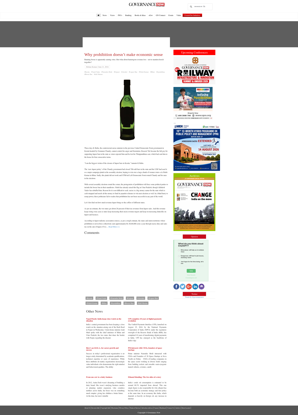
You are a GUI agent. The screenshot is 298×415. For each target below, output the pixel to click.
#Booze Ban (88, 74)
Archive (177, 408)
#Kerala (87, 72)
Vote (191, 271)
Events (170, 15)
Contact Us (170, 408)
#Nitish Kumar (144, 72)
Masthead (163, 408)
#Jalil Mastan (98, 74)
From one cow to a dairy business (99, 377)
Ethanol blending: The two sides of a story (144, 377)
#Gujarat (117, 72)
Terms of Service (135, 408)
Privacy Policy (124, 408)
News (105, 15)
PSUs (120, 15)
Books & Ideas (140, 15)
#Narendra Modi (106, 72)
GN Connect (160, 15)
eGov (151, 15)
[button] (176, 70)
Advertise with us (147, 408)
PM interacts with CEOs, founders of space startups (145, 349)
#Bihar (152, 72)
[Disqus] (126, 265)
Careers (156, 408)
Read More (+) (114, 226)
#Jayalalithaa (160, 72)
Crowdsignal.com (191, 278)
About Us (87, 408)
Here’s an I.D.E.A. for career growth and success (102, 349)
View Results (191, 275)
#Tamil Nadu (95, 72)
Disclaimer (114, 408)
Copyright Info (105, 408)
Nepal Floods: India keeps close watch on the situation (103, 319)
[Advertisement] (126, 44)
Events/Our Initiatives (192, 15)
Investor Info (96, 408)
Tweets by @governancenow (194, 297)
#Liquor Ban (133, 72)
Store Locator (186, 408)
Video (178, 15)
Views (112, 15)
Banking (128, 15)
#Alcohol (124, 72)
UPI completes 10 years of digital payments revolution (145, 319)
